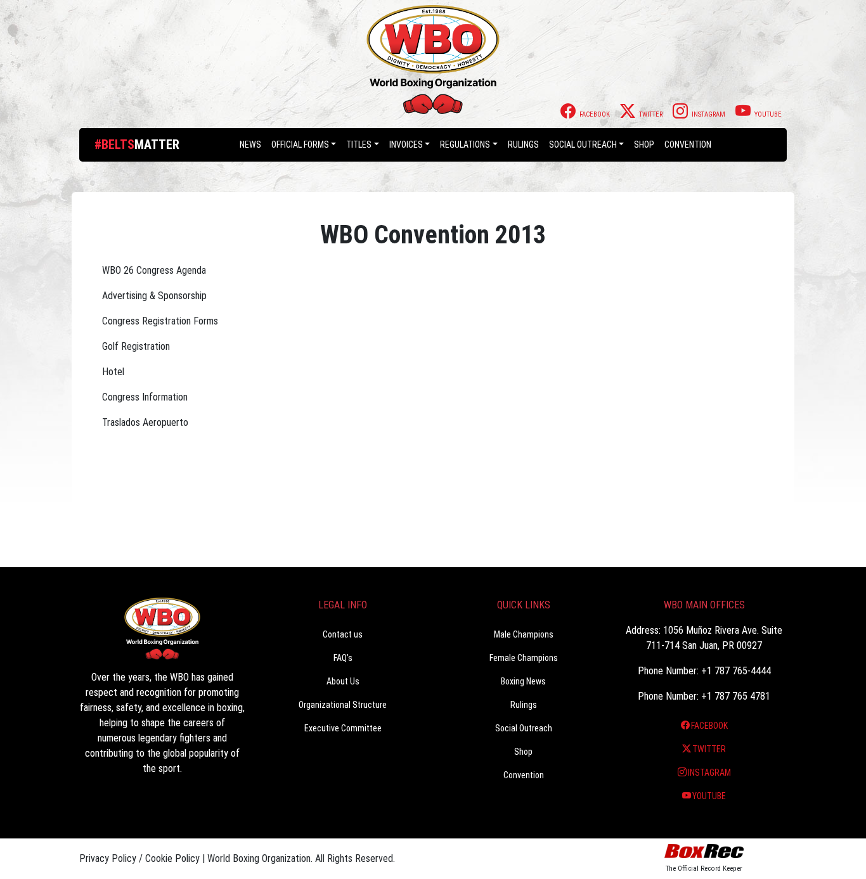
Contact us (343, 634)
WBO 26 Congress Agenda (154, 270)
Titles (359, 144)
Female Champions (523, 658)
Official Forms (300, 144)
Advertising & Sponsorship (154, 296)
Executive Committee (343, 728)
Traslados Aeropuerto (145, 422)
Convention (523, 775)
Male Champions (523, 634)
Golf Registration (136, 346)
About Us (342, 681)
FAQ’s (342, 658)
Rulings (523, 144)
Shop (644, 144)
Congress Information (145, 397)
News (250, 144)
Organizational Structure (343, 705)
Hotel (113, 372)
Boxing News (523, 681)
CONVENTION (687, 144)
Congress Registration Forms (160, 321)
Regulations (465, 144)
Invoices (406, 144)
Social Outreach (583, 144)
